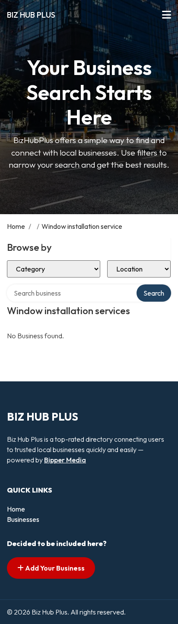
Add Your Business (54, 568)
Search (153, 293)
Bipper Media (65, 460)
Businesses (23, 519)
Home (16, 226)
